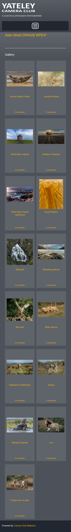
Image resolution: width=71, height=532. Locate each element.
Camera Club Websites (25, 525)
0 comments (20, 112)
